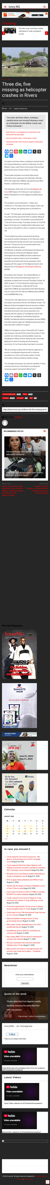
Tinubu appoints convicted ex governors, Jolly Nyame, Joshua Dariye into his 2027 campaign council (23, 859)
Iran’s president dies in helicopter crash (21, 138)
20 (25, 831)
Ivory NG (14, 6)
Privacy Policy (28, 1179)
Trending (9, 23)
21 (31, 831)
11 (13, 828)
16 (42, 828)
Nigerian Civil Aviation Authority (29, 267)
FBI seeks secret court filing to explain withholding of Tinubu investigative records (31, 31)
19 (19, 831)
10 (7, 828)
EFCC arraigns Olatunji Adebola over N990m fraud (25, 880)
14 (31, 828)
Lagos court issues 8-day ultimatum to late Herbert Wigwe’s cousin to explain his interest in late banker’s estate (12, 490)
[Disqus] (25, 527)
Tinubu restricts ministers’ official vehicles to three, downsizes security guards (37, 489)
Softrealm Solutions (41, 1176)
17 (7, 831)
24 (7, 834)
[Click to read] (25, 446)
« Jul (5, 839)
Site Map (20, 1179)
